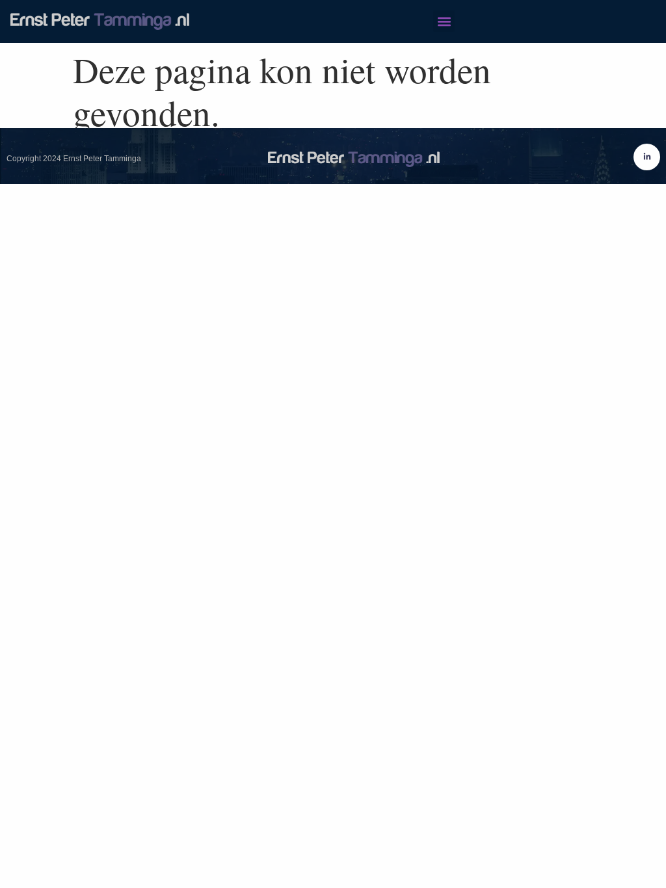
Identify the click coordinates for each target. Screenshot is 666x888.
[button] (444, 21)
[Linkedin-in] (646, 157)
